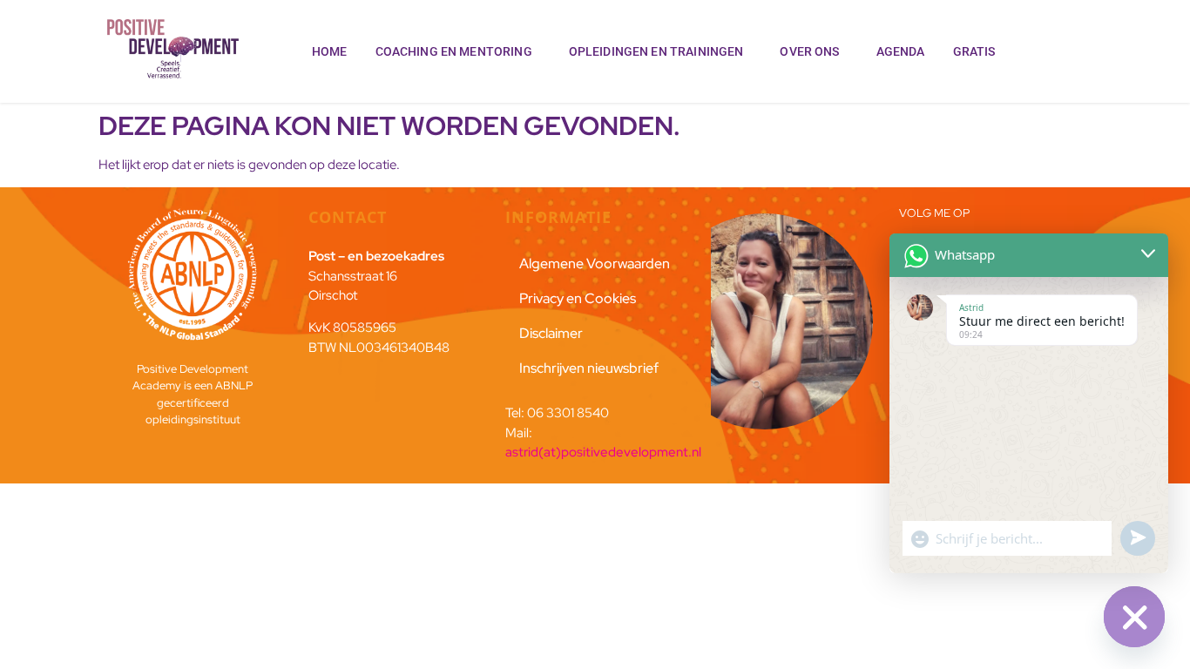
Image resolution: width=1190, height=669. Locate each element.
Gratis (974, 51)
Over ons (809, 51)
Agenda (900, 51)
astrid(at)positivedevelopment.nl (603, 452)
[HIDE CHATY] (1134, 616)
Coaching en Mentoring (453, 51)
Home (330, 51)
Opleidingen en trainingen (656, 51)
